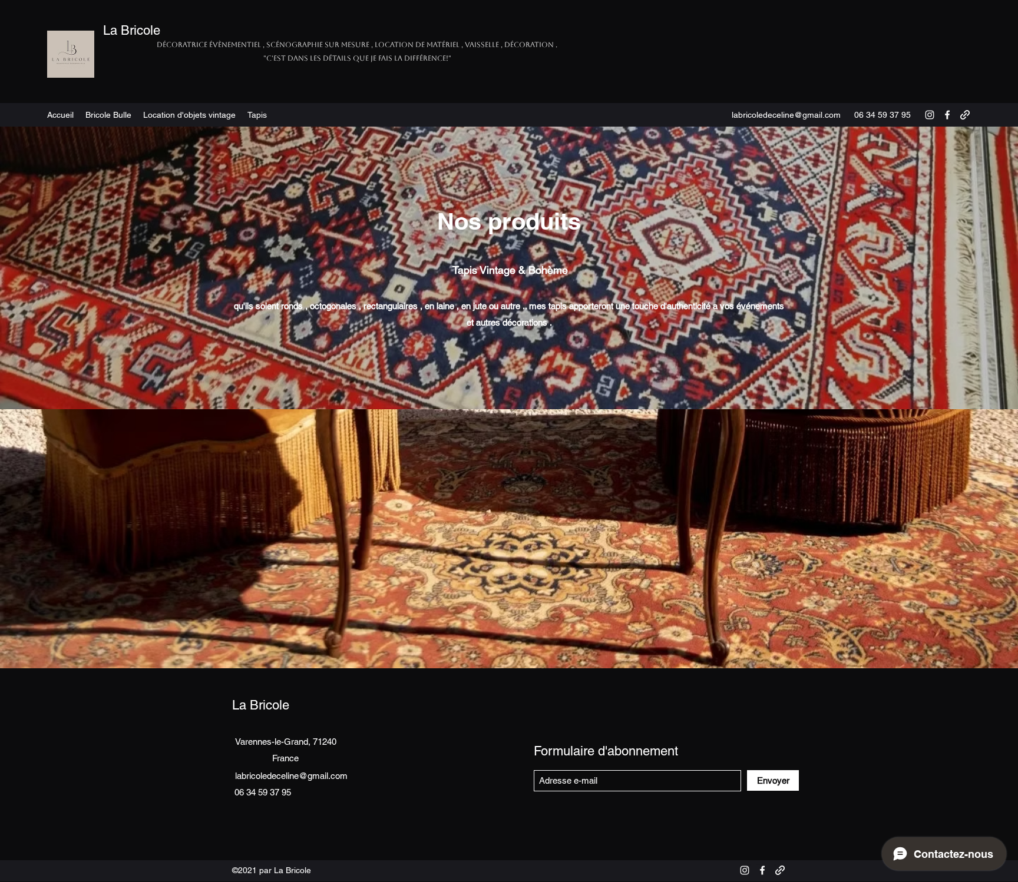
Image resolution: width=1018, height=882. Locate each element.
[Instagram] (930, 115)
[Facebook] (947, 115)
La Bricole (131, 30)
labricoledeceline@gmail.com (786, 115)
